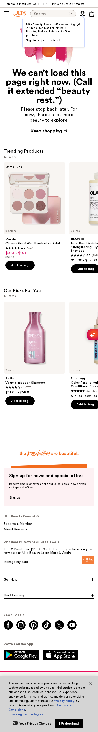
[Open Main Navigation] (6, 13)
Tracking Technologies (26, 714)
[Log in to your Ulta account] (82, 13)
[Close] (91, 684)
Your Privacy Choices (35, 723)
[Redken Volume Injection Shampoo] (34, 348)
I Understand (69, 723)
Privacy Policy (64, 700)
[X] (79, 24)
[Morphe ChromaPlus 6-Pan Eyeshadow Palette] (34, 210)
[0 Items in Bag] (91, 14)
